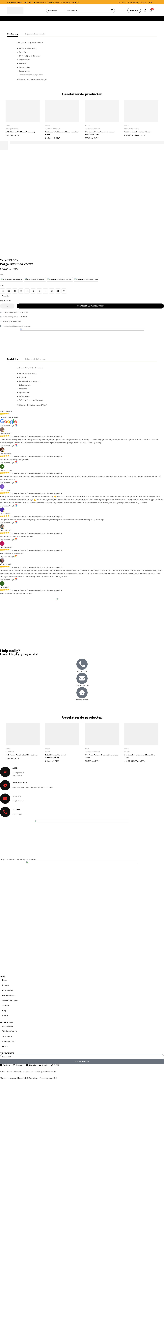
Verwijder (5, 296)
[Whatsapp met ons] (82, 692)
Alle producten (7, 1026)
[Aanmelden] (145, 10)
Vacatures (143, 2)
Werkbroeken (7, 1036)
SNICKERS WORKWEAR (52, 129)
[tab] (12, 33)
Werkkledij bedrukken (10, 1000)
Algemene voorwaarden (8, 1078)
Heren (8, 126)
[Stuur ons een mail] (82, 678)
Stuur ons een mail (82, 685)
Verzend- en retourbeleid (48, 1078)
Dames (87, 126)
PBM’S (5, 1046)
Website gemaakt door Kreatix (45, 1072)
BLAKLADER (10, 752)
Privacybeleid (23, 1078)
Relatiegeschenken (8, 995)
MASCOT (127, 752)
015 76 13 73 (82, 671)
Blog (150, 2)
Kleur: (2, 274)
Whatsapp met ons (82, 700)
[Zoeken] (112, 10)
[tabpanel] (82, 61)
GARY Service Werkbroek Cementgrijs (20, 132)
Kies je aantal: (5, 300)
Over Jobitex (122, 2)
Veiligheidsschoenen (9, 1031)
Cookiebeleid (33, 1078)
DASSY (47, 752)
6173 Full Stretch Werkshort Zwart (137, 132)
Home (4, 980)
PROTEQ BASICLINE (12, 129)
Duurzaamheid (133, 2)
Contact (5, 1016)
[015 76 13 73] (82, 664)
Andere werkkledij (8, 1041)
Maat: (2, 285)
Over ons (5, 985)
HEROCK (12, 260)
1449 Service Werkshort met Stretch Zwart (22, 755)
